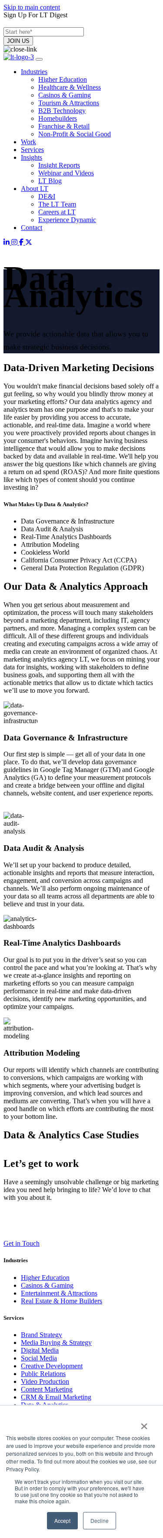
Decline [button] (99, 1520)
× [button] (144, 1423)
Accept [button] (62, 1520)
